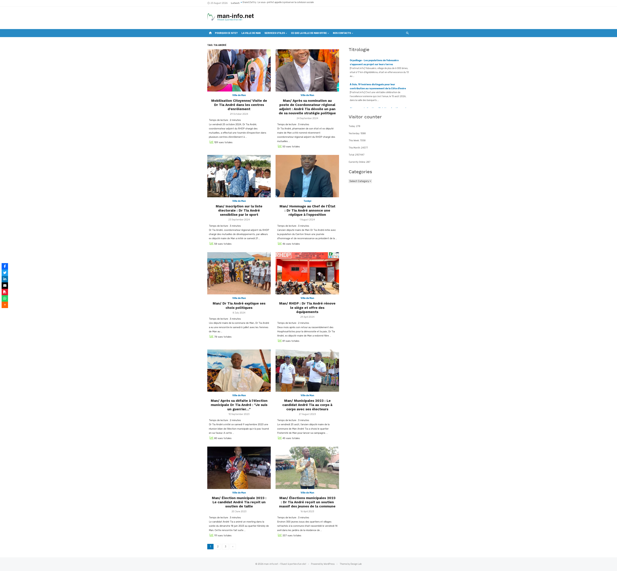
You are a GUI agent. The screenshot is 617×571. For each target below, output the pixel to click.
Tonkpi (307, 201)
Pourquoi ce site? (226, 33)
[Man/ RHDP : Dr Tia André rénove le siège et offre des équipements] (307, 273)
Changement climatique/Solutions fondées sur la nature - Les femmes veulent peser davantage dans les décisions (378, 88)
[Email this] (5, 285)
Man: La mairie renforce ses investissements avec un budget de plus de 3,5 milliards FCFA (288, 3)
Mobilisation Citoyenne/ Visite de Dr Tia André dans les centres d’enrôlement (239, 105)
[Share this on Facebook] (5, 266)
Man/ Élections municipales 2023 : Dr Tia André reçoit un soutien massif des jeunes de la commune (307, 502)
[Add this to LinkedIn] (5, 279)
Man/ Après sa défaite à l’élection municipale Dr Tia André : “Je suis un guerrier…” (239, 405)
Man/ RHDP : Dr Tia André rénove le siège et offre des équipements (307, 307)
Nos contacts (342, 33)
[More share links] (5, 305)
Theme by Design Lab (351, 564)
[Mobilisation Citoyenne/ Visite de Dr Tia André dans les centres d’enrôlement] (239, 70)
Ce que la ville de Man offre (309, 33)
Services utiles (274, 33)
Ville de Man (239, 95)
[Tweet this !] (5, 273)
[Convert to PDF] (5, 292)
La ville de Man (251, 33)
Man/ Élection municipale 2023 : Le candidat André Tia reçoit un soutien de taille (239, 502)
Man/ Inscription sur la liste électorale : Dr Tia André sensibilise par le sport (239, 210)
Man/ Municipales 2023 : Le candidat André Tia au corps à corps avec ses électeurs (307, 405)
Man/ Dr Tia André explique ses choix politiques (239, 305)
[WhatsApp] (5, 298)
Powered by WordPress (323, 564)
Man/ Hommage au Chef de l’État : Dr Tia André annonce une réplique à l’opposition (307, 210)
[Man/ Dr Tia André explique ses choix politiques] (239, 273)
